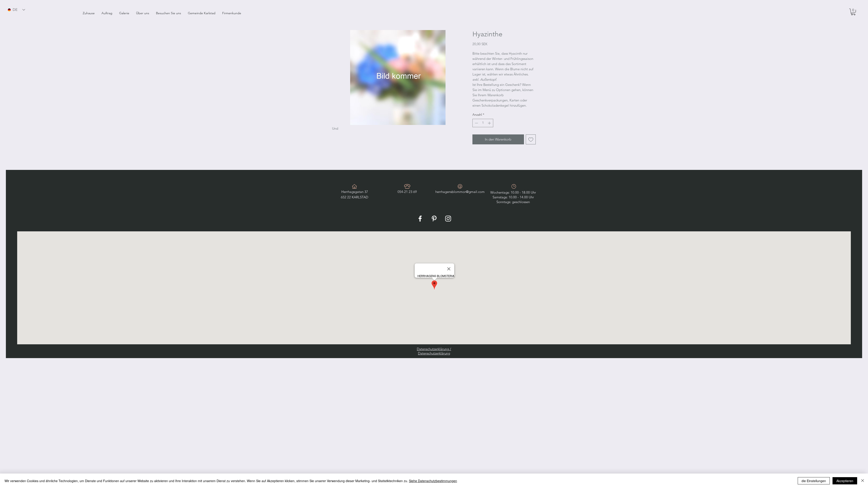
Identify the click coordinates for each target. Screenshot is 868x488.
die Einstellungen (814, 481)
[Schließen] (862, 480)
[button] (107, 13)
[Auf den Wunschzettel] (531, 139)
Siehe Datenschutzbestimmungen (433, 481)
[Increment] (490, 123)
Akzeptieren (844, 481)
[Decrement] (476, 123)
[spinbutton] (483, 123)
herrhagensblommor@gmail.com (460, 192)
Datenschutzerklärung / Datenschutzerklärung (434, 351)
